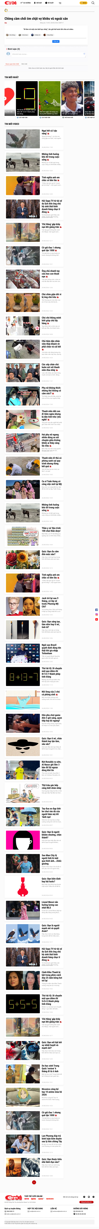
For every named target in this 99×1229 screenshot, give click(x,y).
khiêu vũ (37, 35)
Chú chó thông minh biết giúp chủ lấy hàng (51, 320)
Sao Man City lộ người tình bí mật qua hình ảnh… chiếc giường (51, 859)
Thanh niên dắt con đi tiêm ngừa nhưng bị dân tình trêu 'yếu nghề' (51, 415)
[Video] (49, 12)
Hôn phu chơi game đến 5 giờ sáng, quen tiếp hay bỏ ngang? (52, 718)
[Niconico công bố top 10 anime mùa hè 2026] (23, 1097)
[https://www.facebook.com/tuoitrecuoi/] (84, 1197)
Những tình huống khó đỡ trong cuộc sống (50, 157)
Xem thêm (34, 1182)
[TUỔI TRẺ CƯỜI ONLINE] (13, 1198)
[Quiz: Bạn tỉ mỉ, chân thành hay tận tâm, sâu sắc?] (23, 746)
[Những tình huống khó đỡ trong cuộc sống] (23, 162)
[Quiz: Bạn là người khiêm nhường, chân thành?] (23, 840)
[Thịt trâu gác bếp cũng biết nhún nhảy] (23, 793)
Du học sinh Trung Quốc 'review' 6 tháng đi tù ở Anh (50, 1068)
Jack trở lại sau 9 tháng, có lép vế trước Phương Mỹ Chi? (50, 602)
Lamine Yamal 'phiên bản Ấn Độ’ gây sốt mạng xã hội (71, 113)
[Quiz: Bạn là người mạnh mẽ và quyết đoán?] (23, 933)
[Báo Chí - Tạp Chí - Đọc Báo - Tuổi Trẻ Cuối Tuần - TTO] (34, 1198)
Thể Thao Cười (68, 117)
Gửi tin (84, 3)
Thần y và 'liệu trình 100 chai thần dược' (51, 529)
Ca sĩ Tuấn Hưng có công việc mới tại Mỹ (52, 483)
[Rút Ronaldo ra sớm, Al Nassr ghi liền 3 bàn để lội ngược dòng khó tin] (23, 770)
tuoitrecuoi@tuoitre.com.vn (60, 1211)
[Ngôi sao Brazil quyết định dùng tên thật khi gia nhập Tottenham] (23, 653)
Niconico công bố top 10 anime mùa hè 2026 (52, 1092)
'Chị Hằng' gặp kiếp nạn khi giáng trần (51, 225)
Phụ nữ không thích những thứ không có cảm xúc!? (51, 391)
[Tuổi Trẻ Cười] (93, 1197)
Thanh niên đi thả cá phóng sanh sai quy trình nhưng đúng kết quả (51, 462)
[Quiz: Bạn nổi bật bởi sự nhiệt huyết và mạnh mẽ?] (23, 1050)
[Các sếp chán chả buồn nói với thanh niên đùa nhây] (23, 372)
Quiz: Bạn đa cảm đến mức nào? (50, 553)
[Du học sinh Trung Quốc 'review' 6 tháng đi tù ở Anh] (23, 1073)
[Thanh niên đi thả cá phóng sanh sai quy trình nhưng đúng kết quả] (23, 466)
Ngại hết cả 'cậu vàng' (49, 132)
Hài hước (25, 35)
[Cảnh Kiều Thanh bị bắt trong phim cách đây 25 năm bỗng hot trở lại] (23, 980)
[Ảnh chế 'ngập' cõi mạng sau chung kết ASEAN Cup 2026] (49, 98)
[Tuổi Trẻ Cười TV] (89, 1197)
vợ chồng (12, 35)
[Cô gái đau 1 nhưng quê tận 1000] (23, 255)
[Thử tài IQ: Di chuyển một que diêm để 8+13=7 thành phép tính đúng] (23, 676)
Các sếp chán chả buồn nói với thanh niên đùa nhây (51, 367)
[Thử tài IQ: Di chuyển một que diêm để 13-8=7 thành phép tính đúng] (27, 98)
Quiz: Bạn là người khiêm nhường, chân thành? (51, 835)
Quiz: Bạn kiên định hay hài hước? (51, 880)
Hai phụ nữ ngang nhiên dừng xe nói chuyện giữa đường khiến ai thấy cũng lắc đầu (51, 440)
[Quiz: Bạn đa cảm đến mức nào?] (23, 559)
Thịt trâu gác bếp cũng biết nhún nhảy (51, 786)
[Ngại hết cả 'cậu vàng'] (23, 138)
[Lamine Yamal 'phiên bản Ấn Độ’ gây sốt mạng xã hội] (72, 98)
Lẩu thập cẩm (23, 117)
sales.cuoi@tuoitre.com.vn (13, 1214)
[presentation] (5, 98)
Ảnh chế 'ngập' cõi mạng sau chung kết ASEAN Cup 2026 (49, 113)
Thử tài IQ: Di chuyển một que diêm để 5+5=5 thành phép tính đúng (52, 999)
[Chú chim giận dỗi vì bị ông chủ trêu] (23, 302)
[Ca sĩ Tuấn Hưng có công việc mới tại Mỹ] (23, 489)
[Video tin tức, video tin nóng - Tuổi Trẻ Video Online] (42, 1198)
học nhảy (50, 35)
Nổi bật (39, 3)
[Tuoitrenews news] (50, 1199)
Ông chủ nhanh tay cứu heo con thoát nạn (51, 274)
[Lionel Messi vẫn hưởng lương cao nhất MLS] (23, 910)
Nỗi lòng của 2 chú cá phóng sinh (51, 693)
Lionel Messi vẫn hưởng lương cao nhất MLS (50, 905)
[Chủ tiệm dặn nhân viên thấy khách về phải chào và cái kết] (23, 349)
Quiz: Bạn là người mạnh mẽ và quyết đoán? (50, 928)
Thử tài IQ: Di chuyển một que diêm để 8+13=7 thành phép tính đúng (52, 672)
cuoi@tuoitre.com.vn (35, 1211)
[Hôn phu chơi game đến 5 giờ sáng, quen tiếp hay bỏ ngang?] (23, 723)
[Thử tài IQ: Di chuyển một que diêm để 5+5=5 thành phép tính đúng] (23, 1003)
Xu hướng (27, 3)
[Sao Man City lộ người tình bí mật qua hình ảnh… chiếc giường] (23, 863)
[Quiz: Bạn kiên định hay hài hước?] (23, 886)
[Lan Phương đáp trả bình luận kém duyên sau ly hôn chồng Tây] (23, 1144)
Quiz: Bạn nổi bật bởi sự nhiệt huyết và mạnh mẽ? (52, 1045)
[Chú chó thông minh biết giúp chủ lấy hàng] (23, 325)
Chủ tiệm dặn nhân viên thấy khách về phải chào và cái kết (51, 344)
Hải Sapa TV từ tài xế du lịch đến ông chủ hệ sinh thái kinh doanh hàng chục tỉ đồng (52, 206)
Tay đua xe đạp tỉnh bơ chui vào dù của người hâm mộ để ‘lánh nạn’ (51, 812)
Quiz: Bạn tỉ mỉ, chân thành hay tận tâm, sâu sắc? (52, 741)
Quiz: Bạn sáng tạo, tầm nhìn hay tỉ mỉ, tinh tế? (51, 624)
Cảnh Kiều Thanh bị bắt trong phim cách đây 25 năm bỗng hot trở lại (52, 976)
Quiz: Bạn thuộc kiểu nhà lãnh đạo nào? (52, 1160)
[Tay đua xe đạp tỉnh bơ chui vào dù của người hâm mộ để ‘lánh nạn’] (23, 816)
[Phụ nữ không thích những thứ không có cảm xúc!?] (23, 396)
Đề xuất (51, 3)
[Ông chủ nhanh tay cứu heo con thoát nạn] (23, 279)
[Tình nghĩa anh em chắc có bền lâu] (23, 185)
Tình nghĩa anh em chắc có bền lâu (51, 179)
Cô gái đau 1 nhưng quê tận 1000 (51, 249)
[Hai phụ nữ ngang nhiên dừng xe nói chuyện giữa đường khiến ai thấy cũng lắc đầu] (23, 442)
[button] (59, 3)
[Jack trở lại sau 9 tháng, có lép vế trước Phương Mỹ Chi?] (23, 606)
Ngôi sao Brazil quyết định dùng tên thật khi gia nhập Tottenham (51, 649)
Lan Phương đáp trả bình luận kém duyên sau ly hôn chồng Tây (52, 1139)
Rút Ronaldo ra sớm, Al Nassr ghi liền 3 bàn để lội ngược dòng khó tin (51, 766)
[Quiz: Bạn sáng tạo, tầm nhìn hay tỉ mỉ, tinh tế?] (23, 629)
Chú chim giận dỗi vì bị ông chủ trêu (51, 296)
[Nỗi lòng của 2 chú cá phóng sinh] (23, 699)
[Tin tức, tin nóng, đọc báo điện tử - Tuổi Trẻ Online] (27, 1198)
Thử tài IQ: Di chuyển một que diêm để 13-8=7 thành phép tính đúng (26, 112)
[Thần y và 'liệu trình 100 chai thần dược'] (23, 536)
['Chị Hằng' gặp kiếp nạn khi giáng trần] (23, 232)
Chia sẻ (55, 41)
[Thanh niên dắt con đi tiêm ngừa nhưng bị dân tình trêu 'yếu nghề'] (23, 419)
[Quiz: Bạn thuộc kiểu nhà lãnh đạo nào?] (23, 1167)
